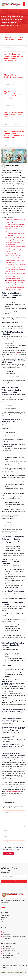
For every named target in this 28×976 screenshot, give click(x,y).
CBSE (17, 352)
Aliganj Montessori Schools (13, 791)
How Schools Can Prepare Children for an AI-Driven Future (13, 115)
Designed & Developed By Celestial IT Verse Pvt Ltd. (14, 972)
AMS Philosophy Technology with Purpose (15, 224)
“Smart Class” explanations (11, 253)
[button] (24, 4)
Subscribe (14, 881)
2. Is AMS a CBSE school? (13, 267)
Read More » (7, 43)
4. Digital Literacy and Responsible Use (16, 240)
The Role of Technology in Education (13, 222)
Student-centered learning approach (13, 255)
